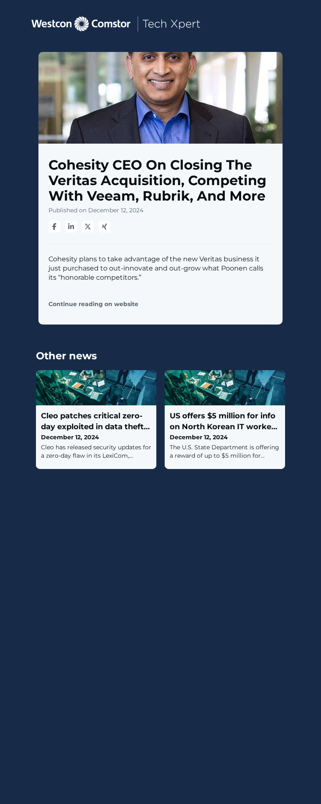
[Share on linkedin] (71, 226)
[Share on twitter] (88, 226)
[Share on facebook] (54, 226)
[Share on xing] (104, 226)
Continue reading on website (93, 304)
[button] (13, 23)
